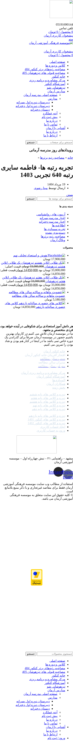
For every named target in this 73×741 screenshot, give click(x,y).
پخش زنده (58, 387)
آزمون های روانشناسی (50, 214)
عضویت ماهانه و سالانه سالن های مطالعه (38, 295)
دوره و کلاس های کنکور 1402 (46, 423)
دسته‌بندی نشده (55, 232)
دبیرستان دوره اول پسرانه (33, 102)
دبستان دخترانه (40, 109)
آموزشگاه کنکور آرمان (50, 376)
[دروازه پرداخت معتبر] (36, 577)
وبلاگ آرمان (57, 240)
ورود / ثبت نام (56, 738)
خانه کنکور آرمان (54, 351)
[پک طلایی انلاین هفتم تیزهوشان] (43, 277)
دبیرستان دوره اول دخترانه (33, 106)
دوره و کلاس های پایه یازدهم (47, 415)
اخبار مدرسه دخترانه (52, 221)
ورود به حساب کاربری (51, 430)
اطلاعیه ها (58, 225)
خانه (70, 157)
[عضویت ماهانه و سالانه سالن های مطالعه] (37, 292)
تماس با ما (50, 124)
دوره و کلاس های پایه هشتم (47, 401)
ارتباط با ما (50, 135)
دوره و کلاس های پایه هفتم (48, 398)
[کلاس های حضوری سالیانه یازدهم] (41, 303)
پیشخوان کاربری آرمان (58, 35)
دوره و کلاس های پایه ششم (47, 394)
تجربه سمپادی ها (54, 229)
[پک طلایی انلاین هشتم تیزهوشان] (42, 262)
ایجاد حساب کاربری (52, 426)
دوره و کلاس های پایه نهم (49, 405)
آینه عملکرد (50, 113)
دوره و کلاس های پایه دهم (48, 409)
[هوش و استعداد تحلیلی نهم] (56, 255)
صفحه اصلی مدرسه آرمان (40, 95)
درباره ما (51, 120)
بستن (69, 194)
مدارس (52, 98)
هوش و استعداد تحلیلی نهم (30, 255)
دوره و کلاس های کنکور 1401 (46, 419)
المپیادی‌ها (58, 380)
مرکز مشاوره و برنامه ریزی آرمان (43, 372)
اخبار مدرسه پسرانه (52, 218)
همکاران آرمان (55, 383)
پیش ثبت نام (49, 117)
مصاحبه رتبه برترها (52, 157)
